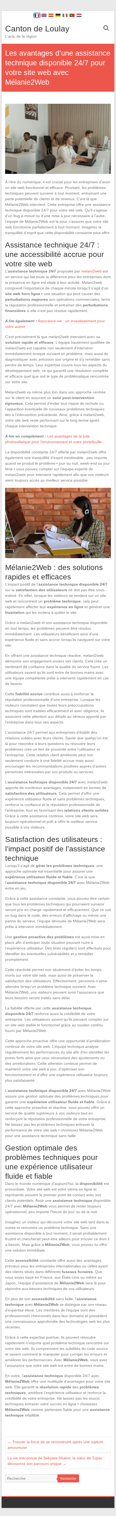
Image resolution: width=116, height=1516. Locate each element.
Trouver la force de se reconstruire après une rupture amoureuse (55, 1445)
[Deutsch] (58, 15)
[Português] (72, 15)
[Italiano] (65, 15)
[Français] (37, 15)
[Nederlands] (79, 15)
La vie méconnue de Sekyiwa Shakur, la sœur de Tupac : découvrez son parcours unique (56, 1461)
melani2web (91, 271)
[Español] (51, 15)
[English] (44, 15)
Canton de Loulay (37, 28)
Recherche (68, 1479)
